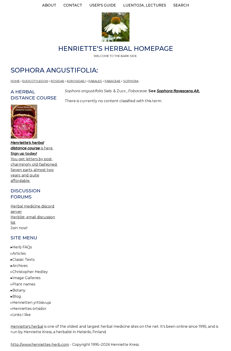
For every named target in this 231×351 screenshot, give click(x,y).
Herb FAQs (22, 247)
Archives (20, 266)
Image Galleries (26, 278)
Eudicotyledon (35, 81)
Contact (72, 5)
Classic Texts (23, 259)
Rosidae (57, 81)
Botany (18, 290)
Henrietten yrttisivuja (31, 302)
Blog (16, 296)
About (49, 5)
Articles (19, 253)
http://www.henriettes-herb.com (40, 344)
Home (15, 81)
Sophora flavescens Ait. (178, 91)
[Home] (115, 27)
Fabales (95, 81)
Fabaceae (112, 81)
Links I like (21, 315)
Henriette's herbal (27, 326)
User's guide (102, 5)
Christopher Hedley (30, 272)
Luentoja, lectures (144, 5)
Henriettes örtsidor (29, 308)
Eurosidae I (76, 81)
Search (181, 5)
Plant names (23, 284)
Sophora (131, 81)
